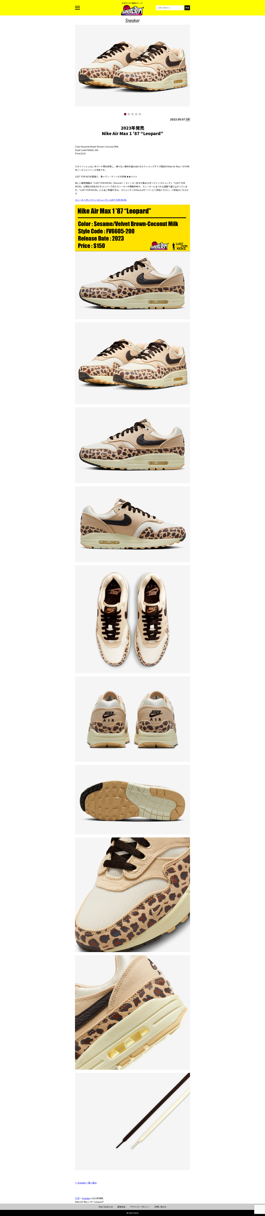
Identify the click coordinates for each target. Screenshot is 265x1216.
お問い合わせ (160, 1206)
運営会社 (121, 1206)
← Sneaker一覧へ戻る (86, 1182)
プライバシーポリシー (140, 1206)
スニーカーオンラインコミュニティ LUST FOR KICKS (101, 199)
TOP (77, 1198)
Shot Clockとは (106, 1206)
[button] (125, 114)
